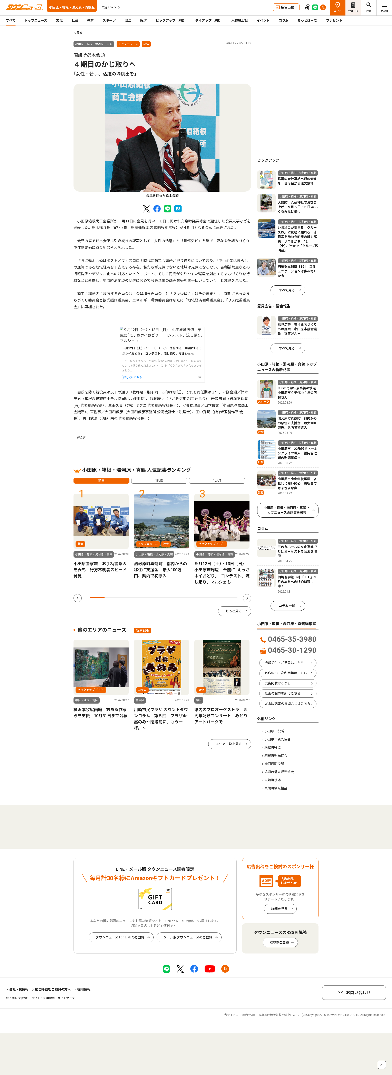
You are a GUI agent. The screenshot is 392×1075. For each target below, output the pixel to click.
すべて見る (287, 290)
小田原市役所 (274, 731)
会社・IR (353, 11)
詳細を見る (279, 909)
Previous (78, 598)
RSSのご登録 (279, 942)
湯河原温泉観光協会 (279, 772)
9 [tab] (215, 597)
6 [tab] (171, 597)
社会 (75, 20)
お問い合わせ (358, 992)
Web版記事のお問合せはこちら (287, 704)
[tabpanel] (162, 141)
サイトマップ (66, 998)
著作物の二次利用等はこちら (286, 673)
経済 (143, 20)
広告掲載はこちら (278, 683)
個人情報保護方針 (17, 998)
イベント (263, 20)
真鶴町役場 (272, 780)
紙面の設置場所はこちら (283, 693)
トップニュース (35, 20)
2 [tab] (112, 597)
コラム (283, 20)
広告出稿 (287, 7)
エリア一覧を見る (229, 744)
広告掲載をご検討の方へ (53, 989)
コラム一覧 (287, 606)
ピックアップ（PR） (171, 20)
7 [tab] (185, 597)
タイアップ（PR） (208, 20)
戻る (79, 32)
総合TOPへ (109, 7)
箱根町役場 (272, 747)
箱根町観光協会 (275, 756)
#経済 (81, 437)
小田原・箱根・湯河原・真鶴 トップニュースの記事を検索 (287, 510)
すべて (11, 20)
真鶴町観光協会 (275, 788)
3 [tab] (126, 597)
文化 (59, 20)
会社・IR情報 (18, 989)
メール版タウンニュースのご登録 (188, 937)
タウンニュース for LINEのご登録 (120, 937)
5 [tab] (156, 597)
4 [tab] (141, 597)
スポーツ (109, 20)
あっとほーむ (307, 20)
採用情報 (83, 989)
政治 (128, 20)
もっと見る (233, 611)
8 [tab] (200, 597)
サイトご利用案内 (43, 998)
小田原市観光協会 (277, 739)
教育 (90, 20)
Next (247, 598)
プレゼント (334, 20)
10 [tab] (230, 597)
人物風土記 (239, 20)
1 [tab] (97, 597)
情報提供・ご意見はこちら (284, 663)
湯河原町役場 (274, 764)
